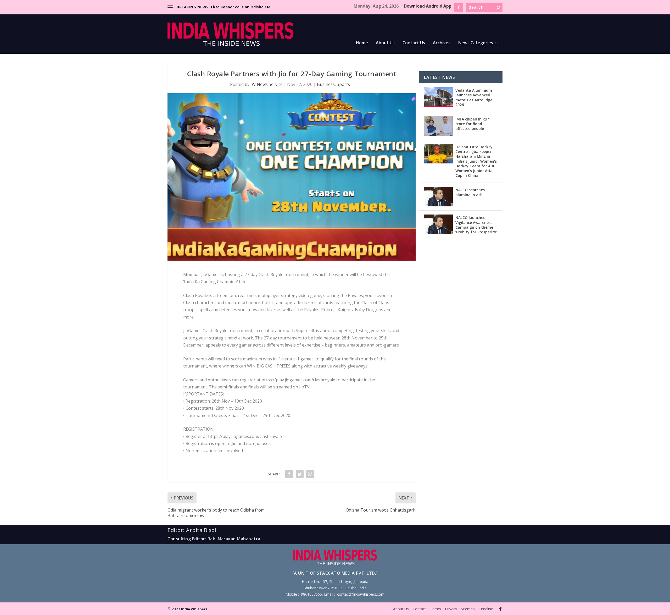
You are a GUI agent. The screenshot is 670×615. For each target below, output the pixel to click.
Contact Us (414, 43)
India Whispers (194, 609)
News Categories (475, 43)
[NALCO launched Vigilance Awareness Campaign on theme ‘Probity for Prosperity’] (438, 224)
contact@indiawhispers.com (360, 594)
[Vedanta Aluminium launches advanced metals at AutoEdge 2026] (438, 97)
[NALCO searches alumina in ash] (438, 196)
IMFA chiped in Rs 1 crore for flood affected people (472, 124)
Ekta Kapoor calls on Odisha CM (240, 6)
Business (326, 84)
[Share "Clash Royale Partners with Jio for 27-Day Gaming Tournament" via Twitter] (299, 474)
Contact (419, 608)
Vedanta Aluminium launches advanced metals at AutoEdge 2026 (473, 97)
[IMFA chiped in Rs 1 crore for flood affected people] (438, 126)
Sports (343, 84)
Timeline (486, 608)
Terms (435, 608)
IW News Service (266, 84)
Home (362, 43)
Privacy (451, 608)
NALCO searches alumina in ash (470, 192)
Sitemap (468, 608)
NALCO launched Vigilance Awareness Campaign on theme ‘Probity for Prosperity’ (476, 224)
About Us (385, 43)
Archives (441, 43)
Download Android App (427, 6)
